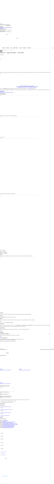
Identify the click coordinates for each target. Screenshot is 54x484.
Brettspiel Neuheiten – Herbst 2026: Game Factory (5, 383)
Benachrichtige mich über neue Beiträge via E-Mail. (7, 402)
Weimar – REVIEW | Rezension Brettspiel (4, 415)
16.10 (28, 87)
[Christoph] (3, 353)
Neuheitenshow (31, 88)
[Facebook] (50, 32)
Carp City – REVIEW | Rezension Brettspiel (8, 425)
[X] (52, 32)
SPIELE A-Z (26, 86)
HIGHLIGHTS (31, 86)
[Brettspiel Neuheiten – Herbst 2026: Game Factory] (9, 376)
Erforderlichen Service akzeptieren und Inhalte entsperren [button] (6, 92)
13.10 (23, 87)
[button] (53, 48)
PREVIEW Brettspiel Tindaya (3, 349)
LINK (0, 330)
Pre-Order (34, 86)
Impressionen (34, 87)
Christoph (2, 54)
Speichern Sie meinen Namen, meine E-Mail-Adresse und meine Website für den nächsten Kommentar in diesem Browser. (15, 399)
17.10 (30, 87)
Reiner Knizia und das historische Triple (8, 426)
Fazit (32, 87)
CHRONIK (17, 86)
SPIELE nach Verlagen (22, 86)
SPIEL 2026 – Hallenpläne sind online (8, 422)
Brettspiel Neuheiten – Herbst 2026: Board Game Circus (6, 409)
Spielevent (1, 382)
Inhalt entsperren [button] (2, 91)
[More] (16, 56)
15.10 (26, 87)
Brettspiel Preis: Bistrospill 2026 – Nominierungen (5, 412)
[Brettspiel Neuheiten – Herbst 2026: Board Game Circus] (28, 363)
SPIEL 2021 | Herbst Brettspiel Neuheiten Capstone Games (47, 349)
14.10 (24, 87)
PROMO (37, 86)
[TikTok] (4, 479)
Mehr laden (1, 417)
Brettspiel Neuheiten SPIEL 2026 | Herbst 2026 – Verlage (10, 424)
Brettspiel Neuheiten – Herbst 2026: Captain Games (10, 423)
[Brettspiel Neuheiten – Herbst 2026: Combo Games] (9, 363)
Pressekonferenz (20, 87)
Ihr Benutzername (9, 25)
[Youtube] (53, 32)
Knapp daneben (6, 420)
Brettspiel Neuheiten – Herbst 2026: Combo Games (5, 406)
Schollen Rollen (4, 421)
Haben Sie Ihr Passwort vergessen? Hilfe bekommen (6, 27)
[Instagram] (51, 32)
